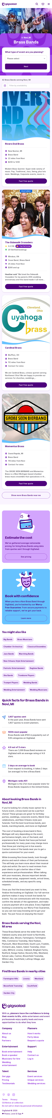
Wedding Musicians (38, 690)
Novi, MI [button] (27, 37)
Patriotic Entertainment (14, 668)
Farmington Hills (11, 979)
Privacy (14, 1099)
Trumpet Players (11, 682)
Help (30, 1051)
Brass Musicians (24, 639)
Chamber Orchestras (13, 647)
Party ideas (33, 1037)
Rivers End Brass (14, 143)
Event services (35, 1076)
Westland (39, 979)
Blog (4, 1037)
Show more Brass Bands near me (26, 495)
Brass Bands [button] (26, 42)
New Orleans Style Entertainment (19, 661)
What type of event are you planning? (24, 52)
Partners (6, 1040)
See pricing (26, 557)
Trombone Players (26, 675)
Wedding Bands (30, 682)
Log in (30, 1058)
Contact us (33, 1055)
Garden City (9, 993)
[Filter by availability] (29, 85)
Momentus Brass (14, 446)
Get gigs (6, 1076)
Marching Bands (26, 654)
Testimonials (8, 1083)
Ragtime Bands (36, 668)
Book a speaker (10, 1055)
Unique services (36, 1080)
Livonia (26, 979)
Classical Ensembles (37, 647)
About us (6, 1033)
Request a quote (36, 1040)
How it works (34, 1033)
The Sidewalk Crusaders (19, 242)
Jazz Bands (9, 654)
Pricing (5, 1080)
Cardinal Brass (13, 347)
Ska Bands (8, 675)
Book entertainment (12, 1051)
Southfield (32, 986)
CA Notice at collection (12, 1103)
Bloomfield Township (13, 986)
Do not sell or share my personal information (22, 1106)
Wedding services (36, 1083)
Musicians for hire (11, 1058)
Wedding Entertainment (14, 690)
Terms (5, 1099)
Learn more (26, 618)
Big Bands (8, 639)
